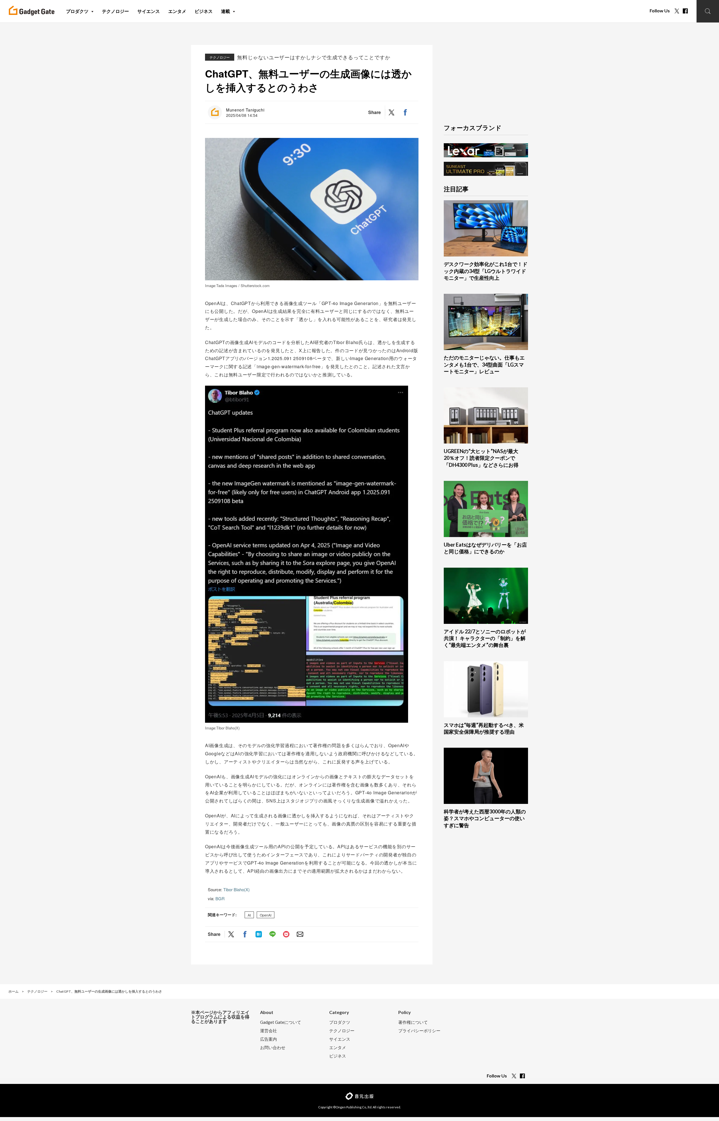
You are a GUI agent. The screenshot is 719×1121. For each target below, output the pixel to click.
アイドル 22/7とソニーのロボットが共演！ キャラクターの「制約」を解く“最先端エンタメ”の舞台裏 (485, 638)
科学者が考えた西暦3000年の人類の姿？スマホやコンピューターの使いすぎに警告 (485, 818)
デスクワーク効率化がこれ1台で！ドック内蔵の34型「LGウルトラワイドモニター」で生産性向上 (485, 271)
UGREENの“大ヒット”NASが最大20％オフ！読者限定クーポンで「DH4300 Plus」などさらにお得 (481, 458)
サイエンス (339, 1039)
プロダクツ (339, 1022)
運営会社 (268, 1031)
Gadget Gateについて (280, 1022)
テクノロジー (220, 57)
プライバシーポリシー (419, 1031)
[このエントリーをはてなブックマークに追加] (258, 934)
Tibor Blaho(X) (236, 889)
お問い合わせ (272, 1047)
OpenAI (265, 915)
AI (249, 915)
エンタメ (337, 1047)
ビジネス (337, 1056)
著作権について (413, 1022)
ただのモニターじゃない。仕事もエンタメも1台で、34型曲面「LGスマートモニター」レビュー (484, 364)
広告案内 (268, 1039)
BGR (220, 898)
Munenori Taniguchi (245, 110)
